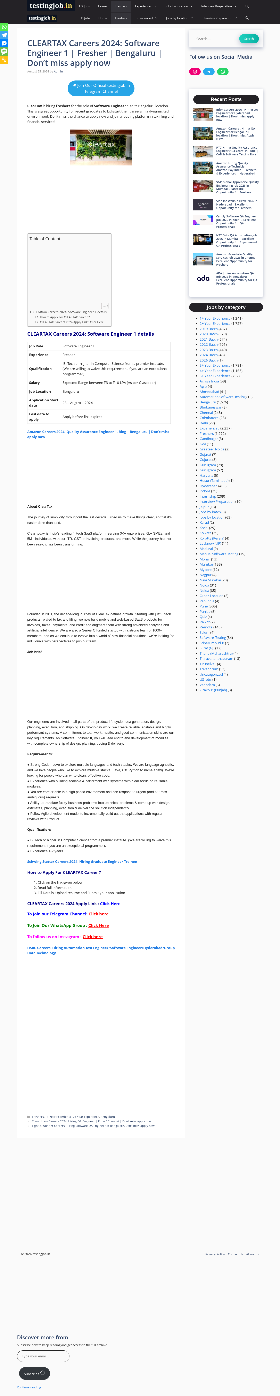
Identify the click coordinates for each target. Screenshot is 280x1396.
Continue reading (29, 1387)
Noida (204, 585)
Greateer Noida (212, 449)
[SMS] (4, 51)
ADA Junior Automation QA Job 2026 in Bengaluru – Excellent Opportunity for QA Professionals (236, 278)
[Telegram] (4, 35)
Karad (204, 522)
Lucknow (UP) (210, 543)
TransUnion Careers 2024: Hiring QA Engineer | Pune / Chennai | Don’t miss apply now (91, 1121)
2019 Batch (209, 328)
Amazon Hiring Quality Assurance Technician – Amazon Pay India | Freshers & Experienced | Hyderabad (236, 168)
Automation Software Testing (223, 396)
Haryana (206, 475)
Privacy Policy (215, 1254)
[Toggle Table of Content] (102, 305)
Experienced (143, 6)
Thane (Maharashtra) (216, 653)
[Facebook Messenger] (4, 43)
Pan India (207, 601)
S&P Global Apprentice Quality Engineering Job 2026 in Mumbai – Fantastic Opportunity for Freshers (237, 187)
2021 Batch (209, 339)
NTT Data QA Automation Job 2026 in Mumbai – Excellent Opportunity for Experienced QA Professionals (236, 240)
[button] (247, 6)
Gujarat (205, 454)
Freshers (121, 6)
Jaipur (204, 506)
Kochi (204, 527)
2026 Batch (209, 360)
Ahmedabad (209, 391)
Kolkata (205, 532)
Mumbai (206, 564)
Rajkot (205, 622)
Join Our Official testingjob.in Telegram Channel (103, 88)
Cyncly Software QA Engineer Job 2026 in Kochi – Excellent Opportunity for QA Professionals (236, 221)
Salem (204, 632)
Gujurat (206, 459)
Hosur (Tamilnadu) (214, 480)
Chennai (206, 412)
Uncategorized (211, 674)
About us (252, 1254)
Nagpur (206, 574)
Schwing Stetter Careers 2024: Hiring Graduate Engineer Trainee (82, 861)
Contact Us (235, 1254)
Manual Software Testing (219, 553)
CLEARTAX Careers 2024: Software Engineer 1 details (70, 312)
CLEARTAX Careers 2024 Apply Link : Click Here (72, 322)
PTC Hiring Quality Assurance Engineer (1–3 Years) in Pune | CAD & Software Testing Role (237, 151)
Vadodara (207, 684)
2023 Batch (209, 349)
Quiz (203, 616)
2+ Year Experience (86, 1117)
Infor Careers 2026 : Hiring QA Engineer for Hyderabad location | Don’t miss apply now (237, 115)
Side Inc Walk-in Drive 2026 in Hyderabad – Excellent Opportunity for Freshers (236, 204)
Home (102, 6)
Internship (208, 496)
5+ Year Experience (215, 375)
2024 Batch (209, 354)
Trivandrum (209, 669)
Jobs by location (177, 6)
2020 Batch (209, 334)
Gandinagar (209, 438)
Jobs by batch (210, 512)
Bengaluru (108, 1117)
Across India (209, 381)
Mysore (206, 569)
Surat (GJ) (207, 648)
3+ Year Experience (215, 365)
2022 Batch (209, 344)
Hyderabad (208, 485)
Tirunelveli (208, 663)
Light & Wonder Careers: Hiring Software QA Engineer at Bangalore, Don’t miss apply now (93, 1126)
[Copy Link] (4, 60)
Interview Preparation (216, 6)
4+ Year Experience (215, 370)
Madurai (206, 548)
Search (249, 39)
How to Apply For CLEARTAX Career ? (65, 317)
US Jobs (84, 6)
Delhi (204, 423)
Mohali (205, 559)
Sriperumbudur (212, 643)
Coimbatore (209, 417)
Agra (203, 386)
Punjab (205, 611)
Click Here (110, 903)
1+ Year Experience (58, 1117)
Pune (204, 606)
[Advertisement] (101, 199)
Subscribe (32, 1374)
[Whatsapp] (4, 27)
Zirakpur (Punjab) (213, 690)
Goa (203, 444)
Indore (205, 491)
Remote (206, 627)
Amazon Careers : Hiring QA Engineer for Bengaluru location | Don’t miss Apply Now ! (235, 133)
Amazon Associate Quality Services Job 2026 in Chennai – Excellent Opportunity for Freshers (237, 259)
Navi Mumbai (210, 580)
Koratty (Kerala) (212, 538)
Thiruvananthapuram (216, 658)
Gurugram (208, 465)
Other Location (211, 595)
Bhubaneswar (211, 407)
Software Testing (213, 637)
